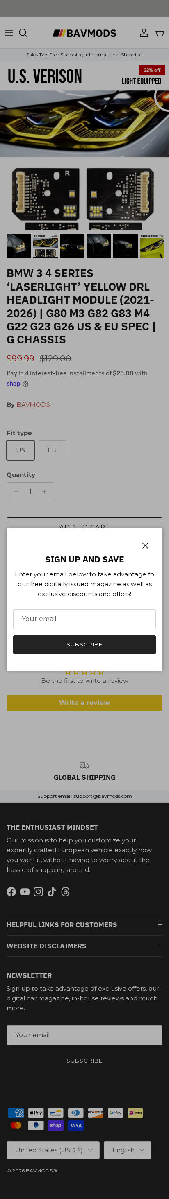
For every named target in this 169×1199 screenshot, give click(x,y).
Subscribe (84, 644)
